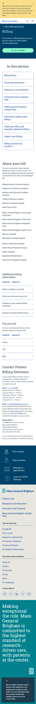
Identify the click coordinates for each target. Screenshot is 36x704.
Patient (15, 411)
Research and (14, 503)
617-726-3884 (19, 50)
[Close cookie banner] (27, 682)
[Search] (27, 20)
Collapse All (16, 282)
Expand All (6, 282)
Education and (13, 508)
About (6, 562)
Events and (10, 545)
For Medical (13, 549)
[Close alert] (32, 3)
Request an (12, 537)
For (8, 582)
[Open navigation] (32, 21)
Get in (7, 533)
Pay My (6, 529)
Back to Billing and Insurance (14, 26)
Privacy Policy (10, 699)
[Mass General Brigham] (10, 21)
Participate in (11, 541)
